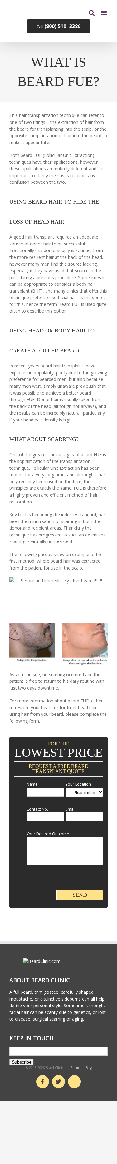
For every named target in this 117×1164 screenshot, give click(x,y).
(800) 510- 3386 (62, 26)
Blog (89, 1067)
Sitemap (76, 1067)
